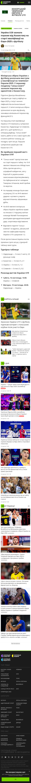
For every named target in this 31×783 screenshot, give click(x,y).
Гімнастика (5, 719)
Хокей (18, 727)
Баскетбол (19, 712)
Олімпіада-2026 (6, 691)
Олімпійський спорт (6, 723)
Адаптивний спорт (7, 703)
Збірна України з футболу (6, 708)
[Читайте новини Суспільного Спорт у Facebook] (2, 757)
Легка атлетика (21, 681)
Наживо (3, 21)
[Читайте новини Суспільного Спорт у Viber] (15, 757)
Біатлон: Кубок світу (6, 670)
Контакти (4, 735)
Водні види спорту (7, 727)
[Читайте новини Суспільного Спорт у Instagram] (18, 757)
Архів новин (20, 735)
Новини (10, 21)
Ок (15, 779)
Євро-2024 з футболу (5, 716)
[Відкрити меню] (29, 2)
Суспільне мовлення (4, 739)
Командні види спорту (21, 704)
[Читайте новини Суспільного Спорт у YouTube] (5, 757)
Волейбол (19, 684)
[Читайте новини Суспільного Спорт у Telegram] (12, 757)
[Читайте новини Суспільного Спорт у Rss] (8, 757)
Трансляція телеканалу (5, 674)
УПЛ (17, 674)
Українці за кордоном (4, 685)
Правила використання (21, 739)
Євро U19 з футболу (6, 28)
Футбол (26, 28)
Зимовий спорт (6, 712)
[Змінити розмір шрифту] (28, 50)
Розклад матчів (19, 21)
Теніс (18, 678)
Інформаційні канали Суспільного (21, 744)
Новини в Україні (18, 28)
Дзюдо (18, 722)
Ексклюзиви (5, 678)
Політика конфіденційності (7, 743)
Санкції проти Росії (7, 689)
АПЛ (17, 689)
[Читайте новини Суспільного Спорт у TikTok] (22, 757)
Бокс (18, 715)
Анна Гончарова (9, 46)
